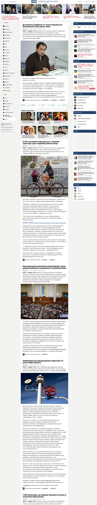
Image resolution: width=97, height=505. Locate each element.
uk (92, 1)
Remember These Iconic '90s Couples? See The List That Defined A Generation (28, 136)
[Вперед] (95, 12)
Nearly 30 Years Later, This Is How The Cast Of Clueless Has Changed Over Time (44, 122)
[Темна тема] (6, 2)
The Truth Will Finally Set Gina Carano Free (59, 136)
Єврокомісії (27, 485)
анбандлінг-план (50, 480)
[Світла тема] (1, 2)
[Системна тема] (4, 2)
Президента (40, 425)
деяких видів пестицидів (58, 349)
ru (95, 1)
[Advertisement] (84, 141)
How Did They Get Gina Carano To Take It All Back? (28, 122)
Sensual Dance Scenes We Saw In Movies (60, 122)
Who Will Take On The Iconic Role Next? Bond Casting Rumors (43, 136)
